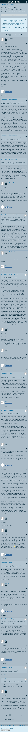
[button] (2, 2)
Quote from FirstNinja (7, 619)
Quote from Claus (6, 562)
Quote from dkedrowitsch (9, 99)
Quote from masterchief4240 (10, 215)
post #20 (5, 674)
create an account (22, 27)
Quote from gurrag (6, 667)
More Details (3, 730)
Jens (3, 11)
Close (9, 730)
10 (19, 34)
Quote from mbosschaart (8, 410)
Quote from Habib (6, 373)
